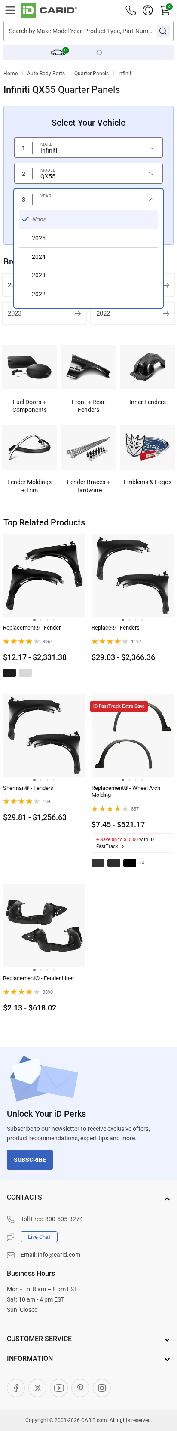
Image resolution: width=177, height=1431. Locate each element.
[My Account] (147, 10)
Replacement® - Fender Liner (38, 978)
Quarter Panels (91, 74)
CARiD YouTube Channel (59, 1388)
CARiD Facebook (16, 1388)
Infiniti (125, 74)
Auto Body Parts (46, 74)
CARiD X (37, 1388)
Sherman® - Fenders (28, 788)
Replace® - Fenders (116, 627)
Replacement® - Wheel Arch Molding (126, 791)
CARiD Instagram (102, 1388)
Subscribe (30, 1159)
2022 (103, 313)
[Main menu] (10, 10)
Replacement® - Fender (32, 627)
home (10, 74)
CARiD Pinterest (80, 1388)
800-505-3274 (64, 1219)
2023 (14, 313)
